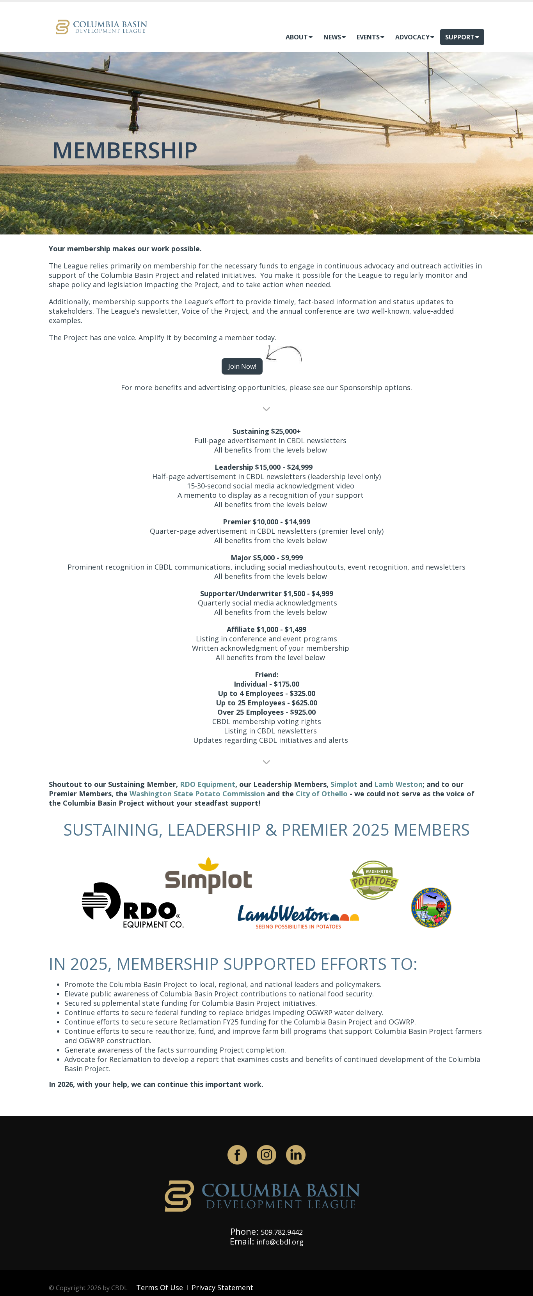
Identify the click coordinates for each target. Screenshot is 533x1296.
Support (459, 37)
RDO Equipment (207, 784)
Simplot (343, 784)
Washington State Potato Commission (197, 793)
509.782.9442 (282, 1232)
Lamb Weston (398, 784)
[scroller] (519, 1286)
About (297, 37)
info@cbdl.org (280, 1241)
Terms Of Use (159, 1287)
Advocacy (412, 37)
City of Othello (322, 793)
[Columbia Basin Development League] (103, 26)
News (332, 37)
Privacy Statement (222, 1287)
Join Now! (242, 366)
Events (368, 37)
